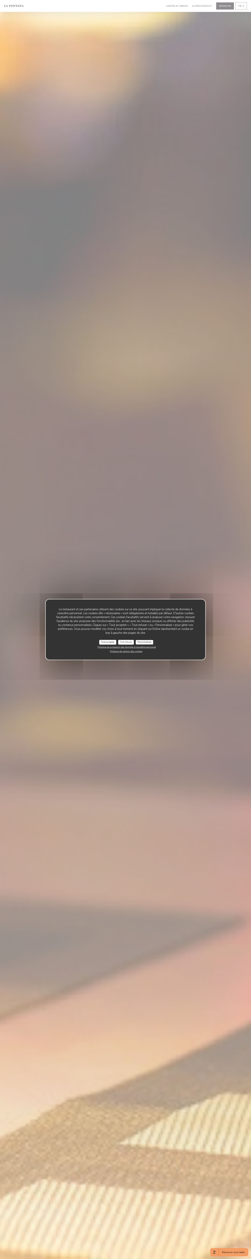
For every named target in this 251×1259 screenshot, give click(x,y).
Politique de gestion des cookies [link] (126, 651)
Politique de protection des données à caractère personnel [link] (126, 647)
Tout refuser (126, 642)
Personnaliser (144, 642)
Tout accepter (107, 642)
